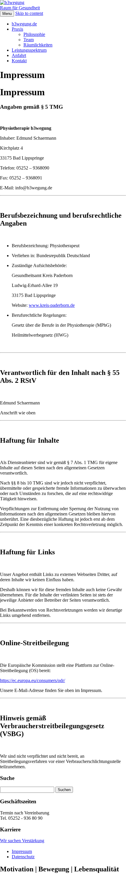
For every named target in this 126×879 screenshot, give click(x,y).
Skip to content (29, 13)
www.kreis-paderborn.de (52, 305)
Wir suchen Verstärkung (22, 840)
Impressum (22, 851)
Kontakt (19, 60)
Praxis (17, 29)
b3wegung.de (24, 23)
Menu (7, 13)
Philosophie (34, 34)
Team (28, 39)
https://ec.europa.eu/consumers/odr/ (32, 680)
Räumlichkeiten (37, 44)
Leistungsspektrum (29, 50)
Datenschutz (23, 856)
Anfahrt (19, 55)
